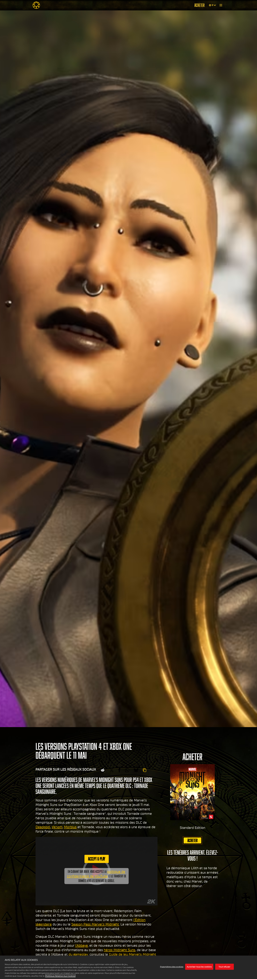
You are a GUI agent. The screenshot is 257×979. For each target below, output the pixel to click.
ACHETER (199, 5)
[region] (128, 967)
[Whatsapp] (127, 770)
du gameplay (78, 954)
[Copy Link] (144, 770)
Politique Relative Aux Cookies (60, 976)
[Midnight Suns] (36, 5)
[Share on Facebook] (119, 770)
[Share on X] (111, 770)
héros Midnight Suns (119, 950)
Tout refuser (224, 966)
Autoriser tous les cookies (199, 966)
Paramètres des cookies (171, 966)
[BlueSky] (136, 770)
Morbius (70, 827)
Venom (57, 827)
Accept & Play (96, 858)
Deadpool (43, 827)
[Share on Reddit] (102, 770)
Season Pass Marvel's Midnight (95, 924)
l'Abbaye (81, 945)
